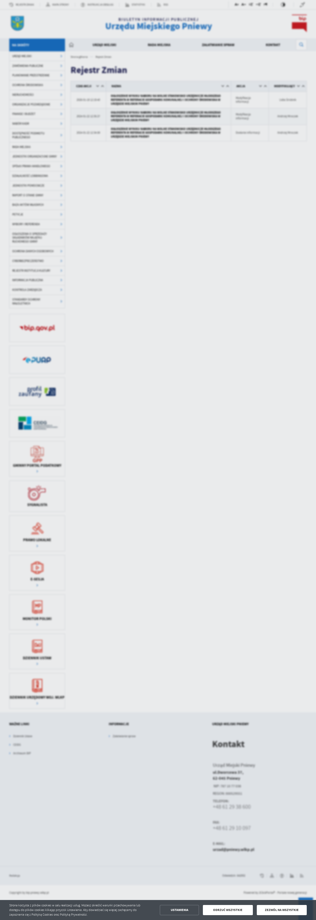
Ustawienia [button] (179, 910)
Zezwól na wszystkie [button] (282, 910)
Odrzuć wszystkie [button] (227, 910)
